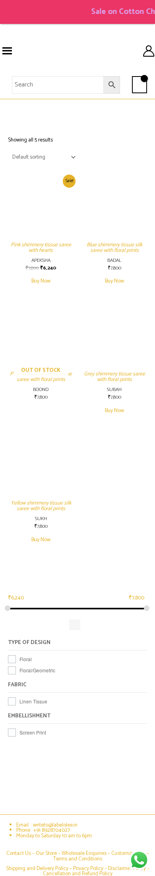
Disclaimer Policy (127, 868)
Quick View (41, 245)
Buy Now (40, 281)
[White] (74, 624)
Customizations (128, 853)
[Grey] (30, 624)
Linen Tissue (33, 701)
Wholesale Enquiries (84, 853)
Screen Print (32, 732)
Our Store (46, 853)
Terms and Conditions (77, 858)
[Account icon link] (148, 51)
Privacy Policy (88, 868)
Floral (25, 659)
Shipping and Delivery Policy (37, 868)
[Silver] (59, 624)
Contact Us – (21, 853)
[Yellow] (89, 624)
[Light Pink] (45, 624)
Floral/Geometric (37, 670)
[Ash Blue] (15, 624)
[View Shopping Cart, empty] (139, 84)
